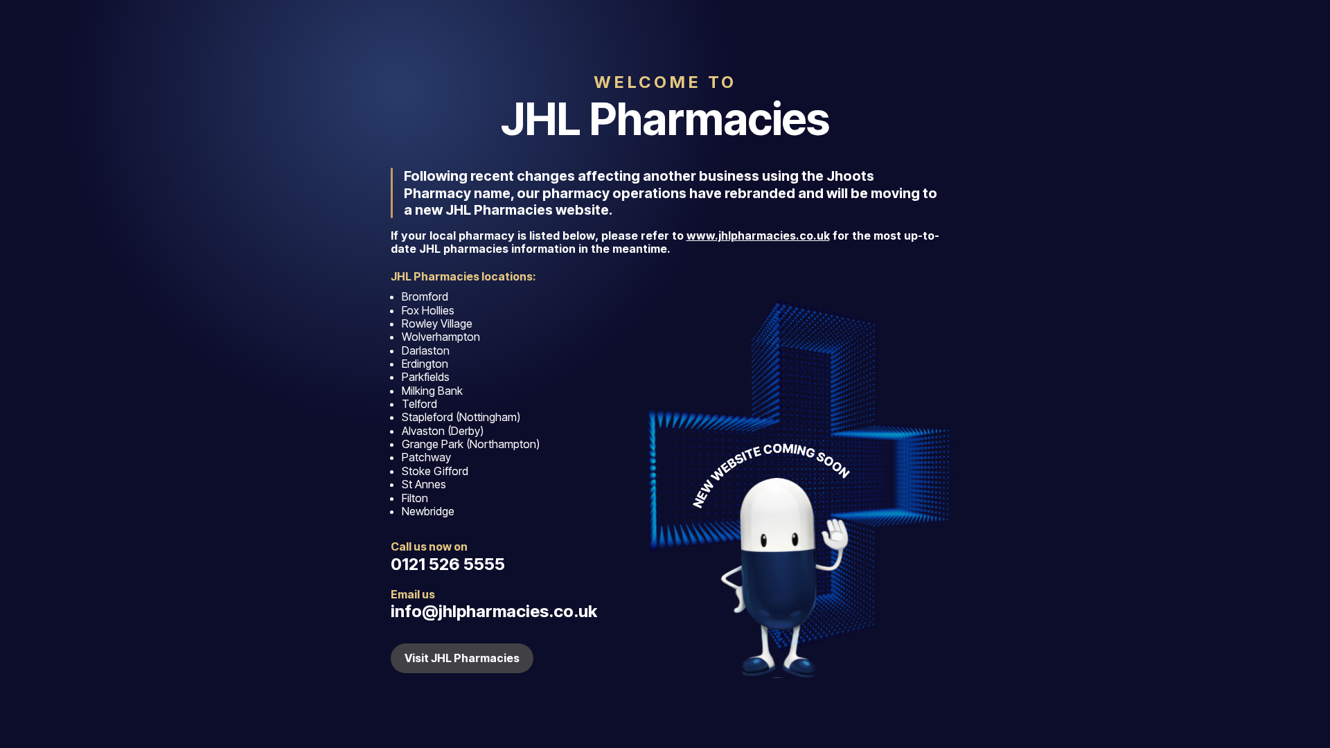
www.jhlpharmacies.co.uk (758, 235)
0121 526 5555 (448, 564)
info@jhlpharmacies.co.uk (494, 611)
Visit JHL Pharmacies (462, 658)
